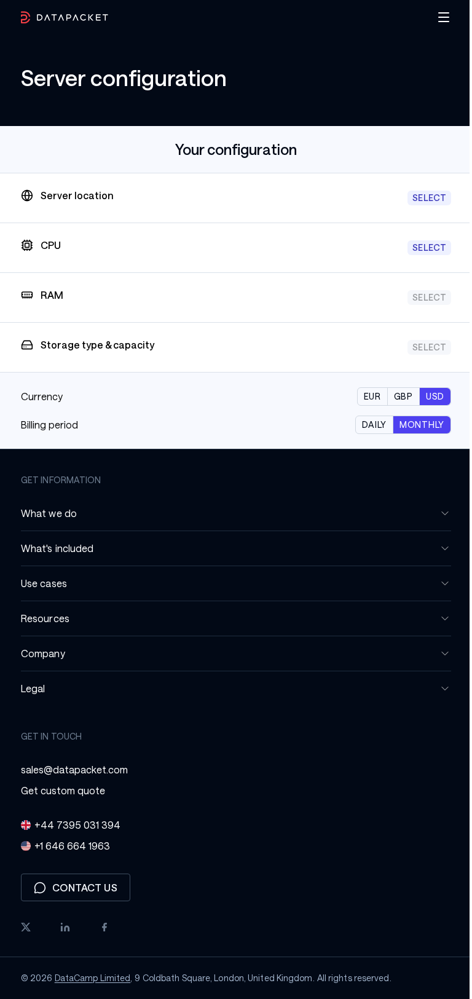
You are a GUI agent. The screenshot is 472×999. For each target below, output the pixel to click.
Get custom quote (59, 790)
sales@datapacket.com (70, 769)
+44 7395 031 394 (73, 825)
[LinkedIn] (61, 927)
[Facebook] (100, 927)
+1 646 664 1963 (68, 845)
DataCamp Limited (88, 978)
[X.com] (21, 927)
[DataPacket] (60, 17)
